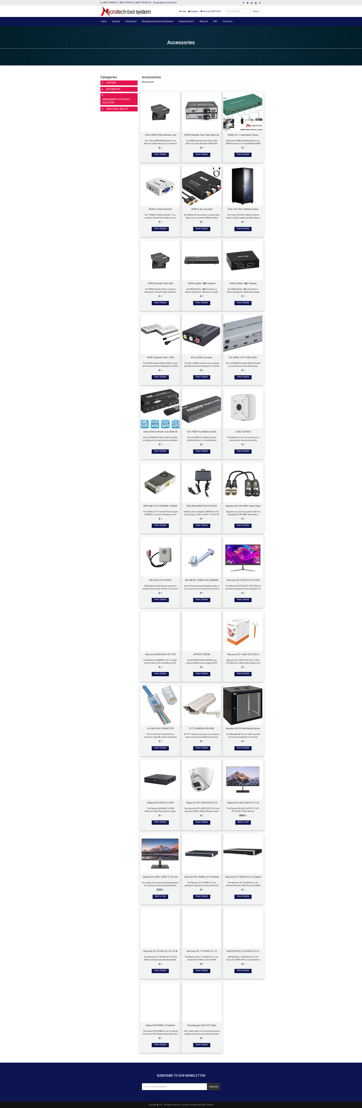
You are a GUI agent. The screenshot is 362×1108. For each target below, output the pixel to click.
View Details (160, 154)
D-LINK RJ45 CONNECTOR (160, 728)
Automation (131, 21)
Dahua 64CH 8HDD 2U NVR (160, 802)
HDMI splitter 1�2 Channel (243, 283)
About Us (204, 21)
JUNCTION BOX (243, 431)
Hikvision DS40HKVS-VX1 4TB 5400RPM (160, 654)
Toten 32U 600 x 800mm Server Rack (243, 209)
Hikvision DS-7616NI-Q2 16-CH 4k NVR (160, 951)
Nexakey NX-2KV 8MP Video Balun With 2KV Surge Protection (243, 506)
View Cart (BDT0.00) (211, 11)
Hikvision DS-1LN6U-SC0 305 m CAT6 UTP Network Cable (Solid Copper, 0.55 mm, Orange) (243, 654)
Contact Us (228, 21)
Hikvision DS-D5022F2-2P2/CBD (243, 580)
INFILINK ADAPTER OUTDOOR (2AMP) (201, 506)
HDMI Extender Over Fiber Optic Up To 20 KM (201, 135)
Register (194, 11)
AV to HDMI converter (201, 357)
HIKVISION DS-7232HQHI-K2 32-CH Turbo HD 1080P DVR (243, 951)
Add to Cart (243, 822)
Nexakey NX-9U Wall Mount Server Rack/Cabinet (243, 728)
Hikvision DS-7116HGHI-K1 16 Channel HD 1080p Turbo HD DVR (201, 951)
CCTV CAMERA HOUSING (201, 728)
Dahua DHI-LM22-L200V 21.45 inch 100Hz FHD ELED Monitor (160, 877)
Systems (116, 21)
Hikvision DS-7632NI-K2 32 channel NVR (243, 877)
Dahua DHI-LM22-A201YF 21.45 (243, 802)
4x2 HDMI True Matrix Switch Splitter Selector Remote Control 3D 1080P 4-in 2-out (201, 431)
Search (256, 11)
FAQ (215, 21)
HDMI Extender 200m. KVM (160, 357)
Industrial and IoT (186, 21)
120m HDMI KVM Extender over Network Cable (160, 135)
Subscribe (213, 1087)
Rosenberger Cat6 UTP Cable (201, 1025)
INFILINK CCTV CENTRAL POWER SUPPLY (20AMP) (160, 506)
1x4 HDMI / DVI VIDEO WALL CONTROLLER (243, 357)
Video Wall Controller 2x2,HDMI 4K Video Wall (160, 431)
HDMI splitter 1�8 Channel (201, 283)
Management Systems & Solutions (157, 21)
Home (103, 21)
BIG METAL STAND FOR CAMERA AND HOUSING (201, 580)
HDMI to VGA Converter (160, 209)
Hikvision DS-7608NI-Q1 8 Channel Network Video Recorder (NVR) (201, 877)
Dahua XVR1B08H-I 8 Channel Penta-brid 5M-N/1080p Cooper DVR (160, 1025)
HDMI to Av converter (201, 209)
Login (183, 11)
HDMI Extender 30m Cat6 (160, 283)
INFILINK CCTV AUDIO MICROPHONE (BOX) (160, 580)
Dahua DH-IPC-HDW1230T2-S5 (201, 802)
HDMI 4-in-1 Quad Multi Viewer (243, 135)
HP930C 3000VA (201, 654)
